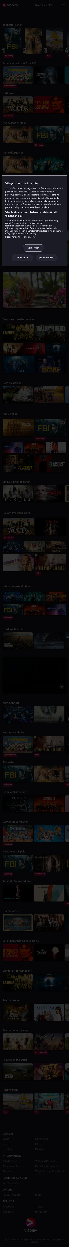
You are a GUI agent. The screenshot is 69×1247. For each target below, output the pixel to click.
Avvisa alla (22, 257)
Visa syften (33, 248)
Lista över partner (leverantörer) (20, 237)
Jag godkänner (46, 257)
